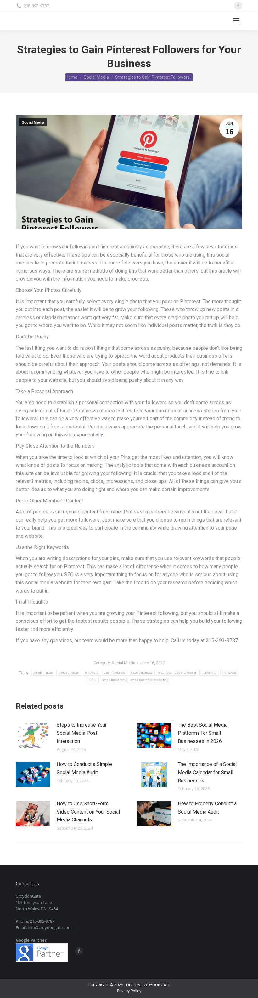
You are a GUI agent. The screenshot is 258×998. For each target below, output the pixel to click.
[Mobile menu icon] (236, 20)
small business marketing (149, 680)
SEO (93, 680)
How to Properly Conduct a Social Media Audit (207, 808)
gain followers (114, 672)
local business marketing (177, 672)
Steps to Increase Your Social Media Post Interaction (82, 733)
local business (142, 672)
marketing (209, 672)
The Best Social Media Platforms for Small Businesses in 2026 (202, 733)
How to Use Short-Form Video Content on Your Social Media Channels (88, 812)
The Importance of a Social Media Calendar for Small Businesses (207, 772)
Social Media (33, 122)
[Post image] (33, 735)
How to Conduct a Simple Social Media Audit (84, 768)
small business (113, 680)
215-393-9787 (36, 5)
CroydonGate (69, 672)
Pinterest (229, 672)
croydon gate (43, 672)
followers (91, 672)
